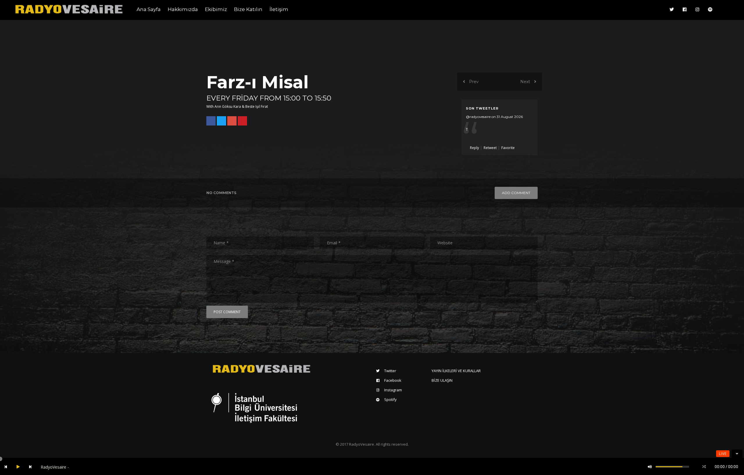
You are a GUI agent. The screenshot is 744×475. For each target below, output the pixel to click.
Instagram (393, 389)
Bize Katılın (248, 9)
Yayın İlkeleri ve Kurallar (456, 370)
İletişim (278, 9)
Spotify (390, 399)
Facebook (392, 380)
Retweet (491, 147)
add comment (516, 193)
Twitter (390, 370)
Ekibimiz (216, 9)
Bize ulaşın (442, 380)
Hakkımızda (183, 9)
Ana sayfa (149, 9)
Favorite (508, 147)
